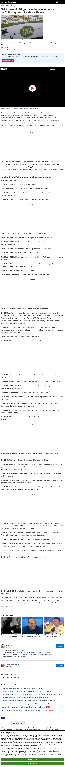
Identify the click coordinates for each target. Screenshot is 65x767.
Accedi (62, 2)
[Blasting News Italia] (10, 2)
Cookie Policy (14, 755)
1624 (35, 736)
